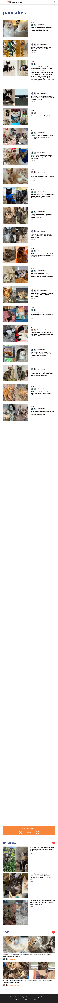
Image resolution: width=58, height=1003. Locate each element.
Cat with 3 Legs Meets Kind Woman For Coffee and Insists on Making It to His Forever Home (41, 48)
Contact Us (29, 997)
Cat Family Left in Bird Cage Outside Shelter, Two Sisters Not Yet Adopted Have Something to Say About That (42, 373)
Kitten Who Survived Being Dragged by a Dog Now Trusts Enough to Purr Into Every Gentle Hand (42, 156)
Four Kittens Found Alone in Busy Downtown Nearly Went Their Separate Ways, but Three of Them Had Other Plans (42, 275)
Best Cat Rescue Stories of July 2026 (40, 116)
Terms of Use (45, 997)
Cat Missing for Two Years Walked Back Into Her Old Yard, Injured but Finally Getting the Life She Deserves (42, 902)
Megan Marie (40, 44)
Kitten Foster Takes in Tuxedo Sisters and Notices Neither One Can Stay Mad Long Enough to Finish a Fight (41, 68)
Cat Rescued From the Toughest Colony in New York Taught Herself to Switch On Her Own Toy (42, 137)
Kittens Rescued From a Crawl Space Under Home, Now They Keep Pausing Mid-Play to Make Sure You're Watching (42, 176)
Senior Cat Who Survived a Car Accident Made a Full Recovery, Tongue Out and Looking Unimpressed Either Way (41, 29)
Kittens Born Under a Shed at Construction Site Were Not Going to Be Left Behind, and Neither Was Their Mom (42, 314)
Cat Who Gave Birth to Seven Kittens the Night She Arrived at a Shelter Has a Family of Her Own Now (42, 393)
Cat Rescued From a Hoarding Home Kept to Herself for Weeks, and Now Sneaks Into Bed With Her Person (42, 255)
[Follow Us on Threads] (37, 832)
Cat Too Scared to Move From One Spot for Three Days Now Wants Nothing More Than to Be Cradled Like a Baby (42, 334)
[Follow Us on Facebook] (20, 832)
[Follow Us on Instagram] (29, 832)
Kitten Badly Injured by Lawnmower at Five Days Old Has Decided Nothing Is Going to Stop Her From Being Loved (42, 413)
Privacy (37, 997)
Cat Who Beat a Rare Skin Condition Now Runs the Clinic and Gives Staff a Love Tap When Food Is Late (42, 216)
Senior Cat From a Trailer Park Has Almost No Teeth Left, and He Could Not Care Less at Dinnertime (42, 294)
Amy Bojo (42, 24)
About (11, 997)
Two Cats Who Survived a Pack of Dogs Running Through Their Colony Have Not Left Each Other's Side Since (41, 354)
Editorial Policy (19, 997)
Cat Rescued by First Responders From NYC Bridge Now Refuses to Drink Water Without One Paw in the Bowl (42, 97)
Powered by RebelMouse (52, 4)
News (32, 22)
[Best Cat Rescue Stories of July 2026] (15, 117)
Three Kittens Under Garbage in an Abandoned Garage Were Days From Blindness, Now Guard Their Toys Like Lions (41, 876)
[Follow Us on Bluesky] (33, 832)
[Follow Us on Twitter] (24, 832)
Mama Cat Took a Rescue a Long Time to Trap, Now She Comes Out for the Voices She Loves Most (41, 235)
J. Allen (38, 24)
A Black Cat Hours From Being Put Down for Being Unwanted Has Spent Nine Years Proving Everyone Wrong (42, 196)
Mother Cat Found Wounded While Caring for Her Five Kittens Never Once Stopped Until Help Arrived (42, 849)
